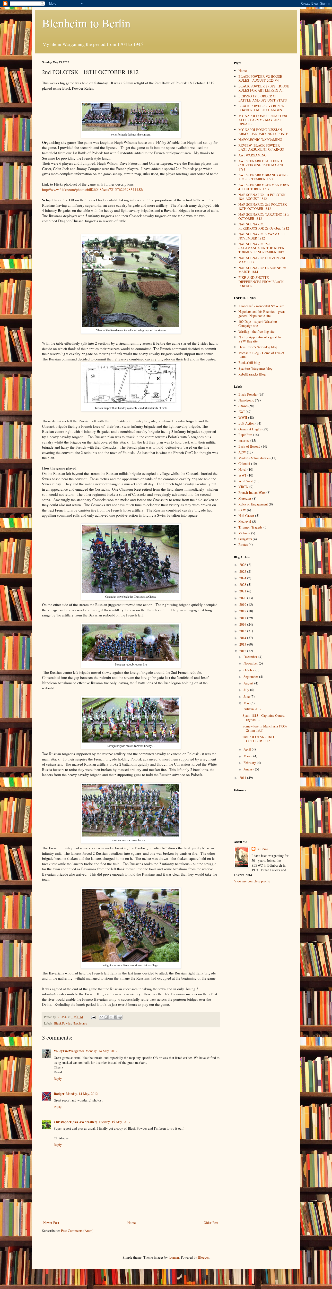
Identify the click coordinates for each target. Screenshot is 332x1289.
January (249, 769)
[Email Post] (93, 1017)
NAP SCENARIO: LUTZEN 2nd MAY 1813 (261, 260)
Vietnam (244, 533)
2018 (243, 611)
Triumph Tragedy (250, 527)
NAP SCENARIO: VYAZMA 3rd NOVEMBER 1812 (261, 236)
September (251, 676)
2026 (243, 564)
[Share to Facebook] (115, 1017)
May (247, 703)
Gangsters (245, 539)
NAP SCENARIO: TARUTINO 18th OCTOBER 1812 (263, 216)
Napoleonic (80, 1023)
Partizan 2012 (252, 709)
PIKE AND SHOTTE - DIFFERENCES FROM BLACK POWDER (261, 281)
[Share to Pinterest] (120, 1017)
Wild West (245, 481)
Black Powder (62, 1023)
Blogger (203, 1257)
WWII (242, 417)
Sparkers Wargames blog (255, 368)
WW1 (242, 475)
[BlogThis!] (106, 1017)
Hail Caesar (246, 515)
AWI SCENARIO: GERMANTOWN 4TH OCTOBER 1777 (263, 186)
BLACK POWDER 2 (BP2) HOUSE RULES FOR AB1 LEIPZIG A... (263, 88)
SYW (242, 510)
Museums (244, 498)
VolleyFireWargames (69, 1050)
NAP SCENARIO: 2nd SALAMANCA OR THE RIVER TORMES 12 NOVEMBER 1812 (261, 248)
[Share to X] (110, 1017)
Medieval (244, 521)
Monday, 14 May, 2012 (101, 1051)
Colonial (244, 463)
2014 (243, 637)
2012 (243, 651)
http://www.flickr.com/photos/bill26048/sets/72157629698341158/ (92, 189)
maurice (243, 440)
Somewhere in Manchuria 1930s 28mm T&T (265, 728)
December (251, 656)
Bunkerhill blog (249, 362)
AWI (241, 411)
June (247, 696)
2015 (243, 631)
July (247, 689)
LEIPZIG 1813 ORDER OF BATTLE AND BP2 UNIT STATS (262, 98)
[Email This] (101, 1017)
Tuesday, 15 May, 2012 (115, 1121)
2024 (243, 578)
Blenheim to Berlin (86, 23)
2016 (243, 624)
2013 (243, 644)
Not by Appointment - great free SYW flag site (260, 339)
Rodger (59, 1093)
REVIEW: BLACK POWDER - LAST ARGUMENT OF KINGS (261, 147)
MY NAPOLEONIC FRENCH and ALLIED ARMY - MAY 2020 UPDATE (262, 119)
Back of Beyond (249, 446)
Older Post (211, 1222)
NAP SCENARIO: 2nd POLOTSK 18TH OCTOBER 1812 (262, 206)
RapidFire (245, 434)
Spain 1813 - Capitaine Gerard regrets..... (264, 717)
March (248, 756)
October (249, 670)
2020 (243, 598)
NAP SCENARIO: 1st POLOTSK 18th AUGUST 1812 (262, 196)
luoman (174, 1257)
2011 (243, 777)
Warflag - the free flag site (256, 331)
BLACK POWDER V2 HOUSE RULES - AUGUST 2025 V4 (260, 78)
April (248, 749)
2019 (243, 604)
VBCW (243, 486)
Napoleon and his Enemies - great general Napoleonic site (261, 313)
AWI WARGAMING (252, 155)
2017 (243, 617)
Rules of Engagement (253, 504)
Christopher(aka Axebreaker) (75, 1121)
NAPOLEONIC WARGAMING (260, 139)
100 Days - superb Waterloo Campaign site (257, 323)
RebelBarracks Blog (252, 374)
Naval (242, 469)
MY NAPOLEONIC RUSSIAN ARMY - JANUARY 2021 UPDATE (263, 131)
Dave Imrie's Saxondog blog (257, 347)
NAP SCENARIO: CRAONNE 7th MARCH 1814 (262, 269)
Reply (58, 1078)
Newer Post (51, 1222)
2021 (243, 591)
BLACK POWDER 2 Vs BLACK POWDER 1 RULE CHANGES (261, 107)
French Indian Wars (251, 492)
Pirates (243, 544)
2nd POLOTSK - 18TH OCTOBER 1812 (259, 738)
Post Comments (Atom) (77, 1230)
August (249, 683)
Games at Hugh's (250, 429)
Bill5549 (262, 849)
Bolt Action (246, 423)
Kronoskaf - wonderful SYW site (261, 306)
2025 (243, 571)
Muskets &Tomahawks (254, 458)
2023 (243, 584)
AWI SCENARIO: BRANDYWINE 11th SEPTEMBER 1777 (263, 176)
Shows (242, 405)
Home (131, 1222)
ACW (242, 452)
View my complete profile (252, 881)
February (250, 762)
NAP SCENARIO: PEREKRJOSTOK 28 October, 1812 (263, 226)
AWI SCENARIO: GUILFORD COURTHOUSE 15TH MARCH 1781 (260, 165)
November (251, 663)
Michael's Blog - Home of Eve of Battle (261, 354)
